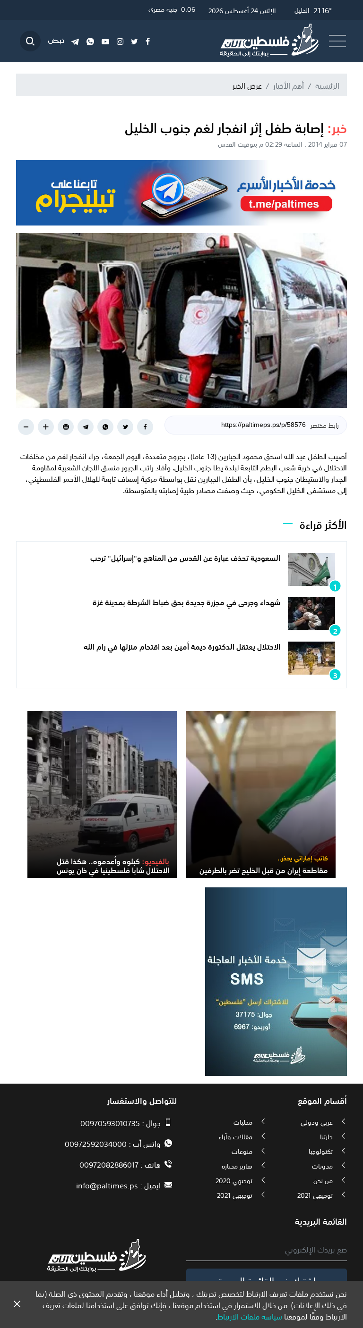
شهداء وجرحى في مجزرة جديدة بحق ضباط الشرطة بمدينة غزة (186, 601)
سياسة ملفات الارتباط (249, 1315)
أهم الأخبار (288, 84)
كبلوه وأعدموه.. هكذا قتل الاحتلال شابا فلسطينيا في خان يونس (113, 865)
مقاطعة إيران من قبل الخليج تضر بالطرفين (263, 869)
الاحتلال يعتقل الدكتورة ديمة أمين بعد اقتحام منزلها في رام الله (182, 645)
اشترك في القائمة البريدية (267, 1279)
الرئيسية (327, 84)
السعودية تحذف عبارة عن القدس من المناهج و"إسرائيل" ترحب (185, 557)
